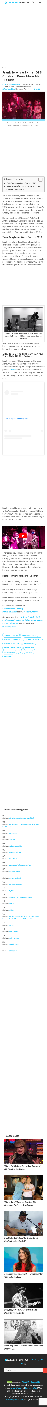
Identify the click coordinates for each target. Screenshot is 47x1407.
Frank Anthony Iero (12, 648)
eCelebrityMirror (30, 611)
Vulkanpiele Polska (15, 846)
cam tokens (13, 932)
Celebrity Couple (29, 635)
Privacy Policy (31, 1388)
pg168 (11, 891)
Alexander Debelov (15, 884)
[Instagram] (38, 1359)
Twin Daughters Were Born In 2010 (21, 183)
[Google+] (35, 1359)
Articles (23, 617)
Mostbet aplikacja (15, 878)
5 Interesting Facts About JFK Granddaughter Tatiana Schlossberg (23, 1275)
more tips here (14, 859)
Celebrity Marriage (12, 639)
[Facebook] (32, 1359)
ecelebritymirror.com (14, 1399)
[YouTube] (22, 1363)
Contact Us (35, 1382)
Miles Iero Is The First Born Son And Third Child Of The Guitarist (24, 188)
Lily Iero (29, 652)
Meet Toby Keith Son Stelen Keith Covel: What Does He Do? (23, 1347)
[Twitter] (41, 1359)
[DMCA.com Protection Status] (14, 1382)
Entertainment (8, 608)
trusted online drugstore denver (20, 897)
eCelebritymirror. (9, 626)
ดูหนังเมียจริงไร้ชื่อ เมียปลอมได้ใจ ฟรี (20, 865)
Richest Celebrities (10, 623)
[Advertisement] (23, 34)
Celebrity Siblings (23, 620)
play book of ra (14, 872)
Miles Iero (8, 656)
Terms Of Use (15, 1388)
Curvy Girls (13, 833)
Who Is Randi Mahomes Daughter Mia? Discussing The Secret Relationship (20, 1203)
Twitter (13, 369)
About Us (26, 1382)
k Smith (37, 89)
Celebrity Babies (14, 84)
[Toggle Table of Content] (39, 180)
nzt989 (11, 925)
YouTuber (13, 611)
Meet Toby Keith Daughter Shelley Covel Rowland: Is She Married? (21, 1239)
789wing (12, 840)
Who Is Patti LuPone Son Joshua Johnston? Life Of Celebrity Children (22, 1167)
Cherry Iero (29, 643)
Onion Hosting (14, 938)
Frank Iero (29, 648)
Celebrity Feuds (8, 620)
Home (4, 84)
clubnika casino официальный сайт (21, 818)
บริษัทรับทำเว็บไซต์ (15, 852)
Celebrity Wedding (12, 643)
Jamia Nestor (9, 652)
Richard (11, 910)
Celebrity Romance (33, 639)
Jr (20, 652)
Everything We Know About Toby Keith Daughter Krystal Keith (20, 1311)
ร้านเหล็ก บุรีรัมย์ (14, 944)
